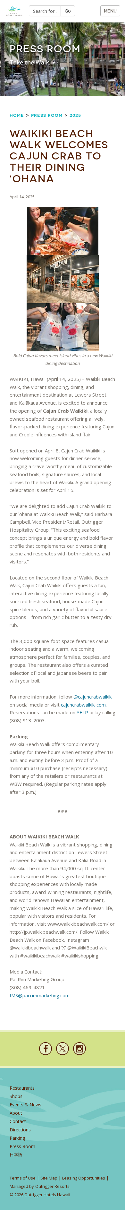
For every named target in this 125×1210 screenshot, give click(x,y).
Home (17, 115)
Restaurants (22, 1088)
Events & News (25, 1105)
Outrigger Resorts (52, 1186)
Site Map (48, 1178)
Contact (18, 1121)
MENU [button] (110, 10)
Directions (20, 1130)
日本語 (16, 1154)
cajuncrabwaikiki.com (83, 704)
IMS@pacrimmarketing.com (40, 995)
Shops (16, 1096)
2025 (75, 115)
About (16, 1113)
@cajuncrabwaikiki (93, 696)
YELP (82, 712)
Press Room (47, 115)
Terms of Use (23, 1178)
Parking (17, 1138)
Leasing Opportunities (83, 1178)
